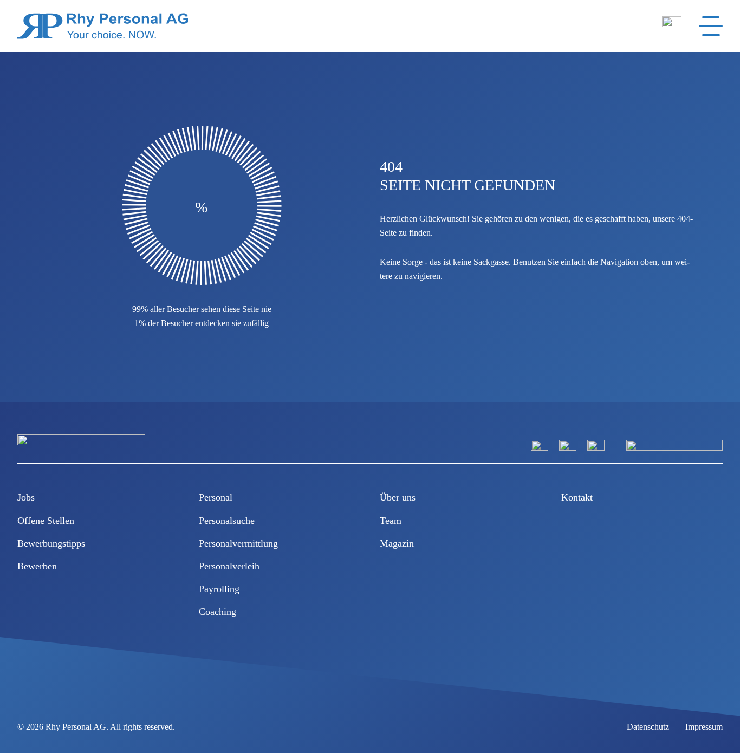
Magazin (397, 543)
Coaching (217, 611)
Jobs (26, 497)
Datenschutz (648, 726)
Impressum (704, 726)
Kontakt (577, 497)
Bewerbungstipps (51, 543)
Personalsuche (227, 520)
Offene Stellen (45, 520)
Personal (215, 497)
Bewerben (37, 566)
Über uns (398, 497)
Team (390, 520)
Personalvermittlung (238, 543)
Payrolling (219, 588)
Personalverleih (229, 566)
